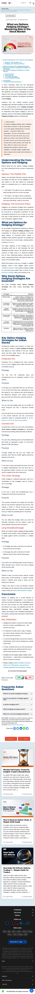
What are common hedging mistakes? (16, 714)
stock (3, 390)
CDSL (9, 934)
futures (11, 242)
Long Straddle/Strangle (12, 78)
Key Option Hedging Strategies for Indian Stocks (16, 70)
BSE (3, 107)
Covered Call (9, 75)
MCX (13, 931)
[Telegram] (27, 728)
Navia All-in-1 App (16, 942)
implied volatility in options (22, 663)
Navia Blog (5, 8)
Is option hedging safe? (11, 704)
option (19, 107)
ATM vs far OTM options (11, 665)
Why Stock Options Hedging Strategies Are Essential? (17, 68)
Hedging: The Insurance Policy (14, 64)
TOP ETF (4, 984)
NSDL (19, 931)
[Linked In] (24, 923)
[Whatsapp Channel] (28, 923)
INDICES (4, 976)
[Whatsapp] (24, 728)
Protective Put (9, 74)
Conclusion (6, 80)
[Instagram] (14, 923)
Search (30, 2)
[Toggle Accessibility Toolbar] (31, 990)
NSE (29, 104)
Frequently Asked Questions (12, 82)
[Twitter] (17, 728)
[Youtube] (17, 923)
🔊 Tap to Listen (10, 15)
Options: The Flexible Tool (13, 62)
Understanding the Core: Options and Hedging (18, 60)
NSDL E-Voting (27, 931)
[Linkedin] (20, 728)
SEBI (25, 934)
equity (9, 364)
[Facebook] (14, 728)
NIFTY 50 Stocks (7, 980)
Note (3, 961)
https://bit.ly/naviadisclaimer (15, 724)
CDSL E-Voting (17, 934)
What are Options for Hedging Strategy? (16, 66)
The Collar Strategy (11, 76)
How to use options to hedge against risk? (15, 699)
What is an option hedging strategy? (15, 693)
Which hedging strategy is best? (14, 709)
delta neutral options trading (22, 590)
